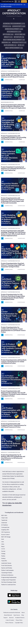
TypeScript (4, 520)
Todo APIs (4, 560)
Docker (3, 551)
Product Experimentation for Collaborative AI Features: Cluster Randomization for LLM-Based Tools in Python (13, 329)
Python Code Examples (7, 570)
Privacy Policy (19, 620)
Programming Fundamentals (8, 577)
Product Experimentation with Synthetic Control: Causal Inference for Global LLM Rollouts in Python (14, 361)
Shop (22, 615)
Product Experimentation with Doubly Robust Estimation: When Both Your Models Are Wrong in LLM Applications (13, 106)
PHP (2, 539)
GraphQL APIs (5, 529)
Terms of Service (9, 622)
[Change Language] (15, 1)
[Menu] (19, 1)
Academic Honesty (19, 617)
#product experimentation (10, 71)
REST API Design (5, 537)
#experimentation (7, 102)
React (2, 546)
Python (3, 556)
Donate (24, 1)
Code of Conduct (10, 620)
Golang (3, 553)
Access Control (5, 534)
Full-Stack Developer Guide (8, 582)
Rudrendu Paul (9, 79)
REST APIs (4, 515)
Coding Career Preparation (8, 579)
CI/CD (3, 548)
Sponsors (11, 617)
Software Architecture (7, 575)
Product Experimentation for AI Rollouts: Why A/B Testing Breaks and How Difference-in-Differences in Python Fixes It (13, 457)
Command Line (5, 527)
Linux (2, 544)
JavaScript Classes (6, 563)
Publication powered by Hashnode (11, 612)
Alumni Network (8, 615)
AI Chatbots (4, 525)
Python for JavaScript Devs (8, 584)
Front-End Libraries (6, 565)
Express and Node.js (6, 568)
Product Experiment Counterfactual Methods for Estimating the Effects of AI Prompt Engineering (13, 168)
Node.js (3, 558)
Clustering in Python (6, 572)
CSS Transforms (5, 532)
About (23, 612)
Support (6, 617)
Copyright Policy (19, 622)
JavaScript (4, 522)
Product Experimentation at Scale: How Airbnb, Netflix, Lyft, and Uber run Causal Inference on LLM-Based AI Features (14, 75)
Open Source (16, 615)
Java (2, 541)
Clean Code (4, 517)
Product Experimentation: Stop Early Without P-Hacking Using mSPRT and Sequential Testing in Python (13, 265)
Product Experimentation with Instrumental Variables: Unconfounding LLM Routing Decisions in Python (13, 137)
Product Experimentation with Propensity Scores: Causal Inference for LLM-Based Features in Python (13, 425)
